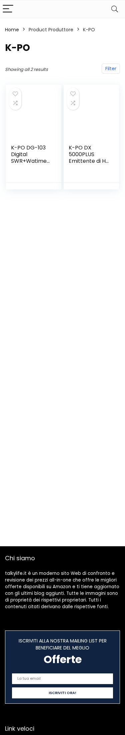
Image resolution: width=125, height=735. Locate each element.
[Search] (115, 9)
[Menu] (8, 9)
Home (12, 29)
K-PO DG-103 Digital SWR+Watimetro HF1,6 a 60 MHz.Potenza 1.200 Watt (30, 164)
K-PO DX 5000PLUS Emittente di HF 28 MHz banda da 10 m (89, 161)
